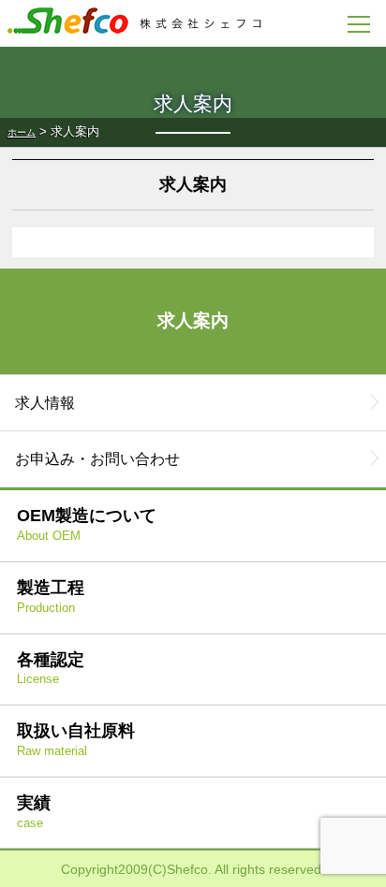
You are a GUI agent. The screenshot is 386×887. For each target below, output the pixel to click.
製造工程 (50, 596)
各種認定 (50, 668)
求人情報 (45, 403)
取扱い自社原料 (76, 739)
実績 (34, 811)
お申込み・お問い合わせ (97, 459)
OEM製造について (86, 524)
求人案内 (193, 320)
